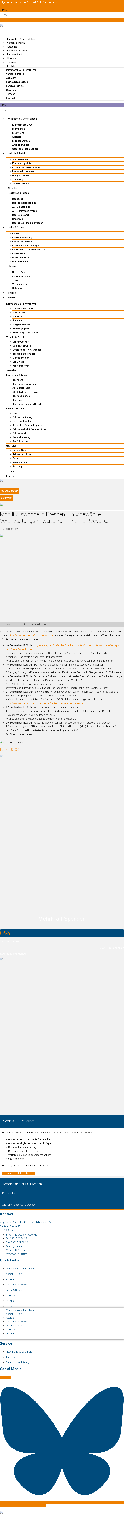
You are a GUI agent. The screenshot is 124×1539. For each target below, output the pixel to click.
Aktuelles (12, 46)
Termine (11, 62)
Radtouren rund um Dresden (27, 222)
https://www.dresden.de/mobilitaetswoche (31, 635)
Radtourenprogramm (24, 202)
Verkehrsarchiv (20, 183)
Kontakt (11, 66)
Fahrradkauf (19, 253)
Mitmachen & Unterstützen (21, 39)
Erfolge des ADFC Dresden (26, 167)
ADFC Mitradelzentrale (24, 211)
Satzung (17, 288)
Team (15, 280)
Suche (3, 10)
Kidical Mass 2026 (22, 124)
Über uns (11, 58)
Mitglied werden (21, 141)
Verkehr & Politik (16, 42)
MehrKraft (18, 133)
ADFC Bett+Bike (21, 206)
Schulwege (18, 179)
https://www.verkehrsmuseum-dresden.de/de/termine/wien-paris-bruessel (44, 703)
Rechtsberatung (21, 257)
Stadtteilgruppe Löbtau (25, 149)
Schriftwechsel (20, 159)
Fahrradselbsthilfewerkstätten (29, 249)
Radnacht (17, 198)
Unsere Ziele (19, 272)
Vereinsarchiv (19, 284)
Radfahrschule (20, 261)
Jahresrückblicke (21, 276)
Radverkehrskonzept (23, 171)
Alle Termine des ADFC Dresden (18, 1204)
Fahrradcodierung (22, 237)
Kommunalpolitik (21, 163)
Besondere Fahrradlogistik (27, 245)
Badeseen (17, 219)
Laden (15, 233)
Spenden (17, 136)
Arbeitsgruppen (20, 144)
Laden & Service (15, 54)
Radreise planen (21, 214)
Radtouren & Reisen (17, 50)
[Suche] (2, 21)
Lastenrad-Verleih (22, 241)
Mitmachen (18, 128)
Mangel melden (20, 175)
